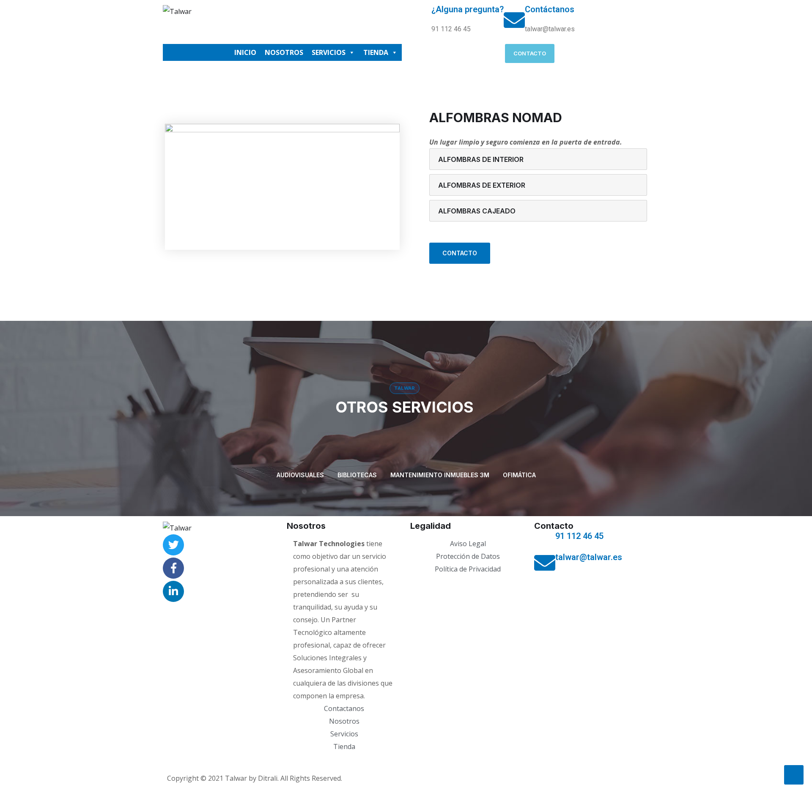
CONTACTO (459, 253)
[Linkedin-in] (173, 591)
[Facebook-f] (173, 568)
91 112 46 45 (579, 536)
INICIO (245, 52)
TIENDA (375, 52)
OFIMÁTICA (519, 475)
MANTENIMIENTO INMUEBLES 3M (439, 475)
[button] (529, 53)
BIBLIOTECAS (357, 475)
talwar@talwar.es (588, 557)
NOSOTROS (284, 52)
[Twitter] (173, 544)
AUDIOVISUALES (300, 475)
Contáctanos (549, 9)
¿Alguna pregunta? (467, 9)
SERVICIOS (329, 52)
